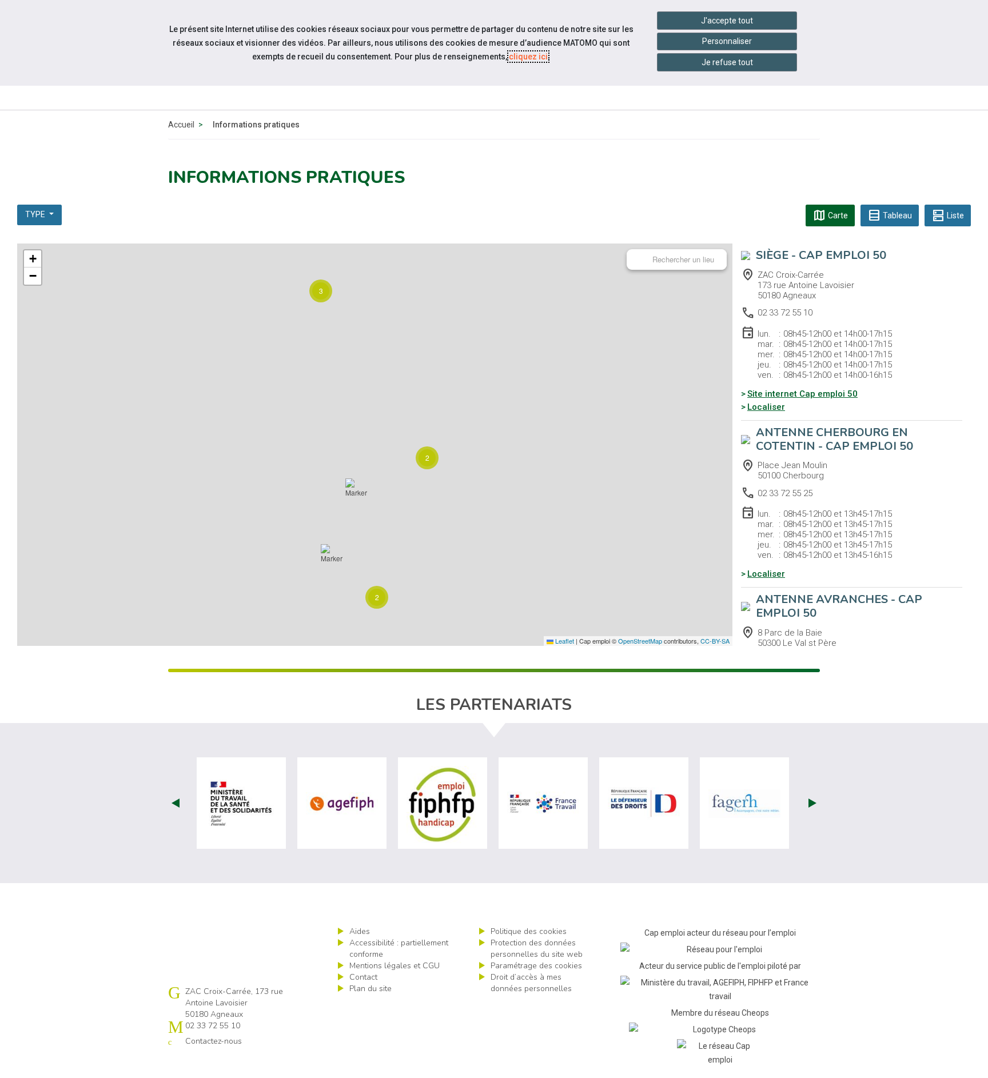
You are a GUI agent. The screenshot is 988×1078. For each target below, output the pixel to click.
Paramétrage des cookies (536, 965)
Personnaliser (727, 41)
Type (36, 214)
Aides (359, 931)
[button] (376, 597)
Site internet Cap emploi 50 (802, 394)
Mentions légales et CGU (394, 965)
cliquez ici (528, 56)
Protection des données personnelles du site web (537, 948)
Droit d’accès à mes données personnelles (531, 983)
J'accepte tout (727, 20)
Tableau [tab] (889, 215)
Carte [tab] (830, 215)
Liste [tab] (947, 215)
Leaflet (563, 640)
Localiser (766, 407)
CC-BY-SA (715, 640)
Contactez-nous (213, 1041)
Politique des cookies (529, 931)
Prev (176, 803)
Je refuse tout (727, 62)
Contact (363, 977)
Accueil (181, 124)
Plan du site (370, 988)
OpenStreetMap (640, 640)
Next (812, 803)
